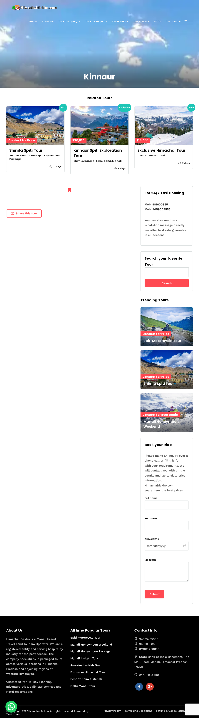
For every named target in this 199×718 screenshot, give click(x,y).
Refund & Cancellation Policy (174, 711)
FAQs (157, 21)
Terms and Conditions (138, 711)
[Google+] (150, 687)
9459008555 (161, 209)
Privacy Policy (112, 711)
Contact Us (173, 21)
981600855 (160, 204)
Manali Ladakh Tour (84, 658)
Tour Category (67, 21)
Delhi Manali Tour (82, 686)
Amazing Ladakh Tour (85, 665)
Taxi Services (141, 21)
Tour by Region (94, 21)
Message (150, 560)
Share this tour (26, 213)
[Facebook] (139, 687)
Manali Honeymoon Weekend (91, 644)
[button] (11, 707)
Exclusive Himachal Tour (87, 672)
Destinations (120, 21)
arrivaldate (152, 539)
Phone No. (151, 518)
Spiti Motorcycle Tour (85, 637)
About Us (47, 21)
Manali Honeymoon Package (90, 651)
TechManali (13, 714)
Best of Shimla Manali (86, 679)
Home (33, 21)
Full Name (151, 498)
